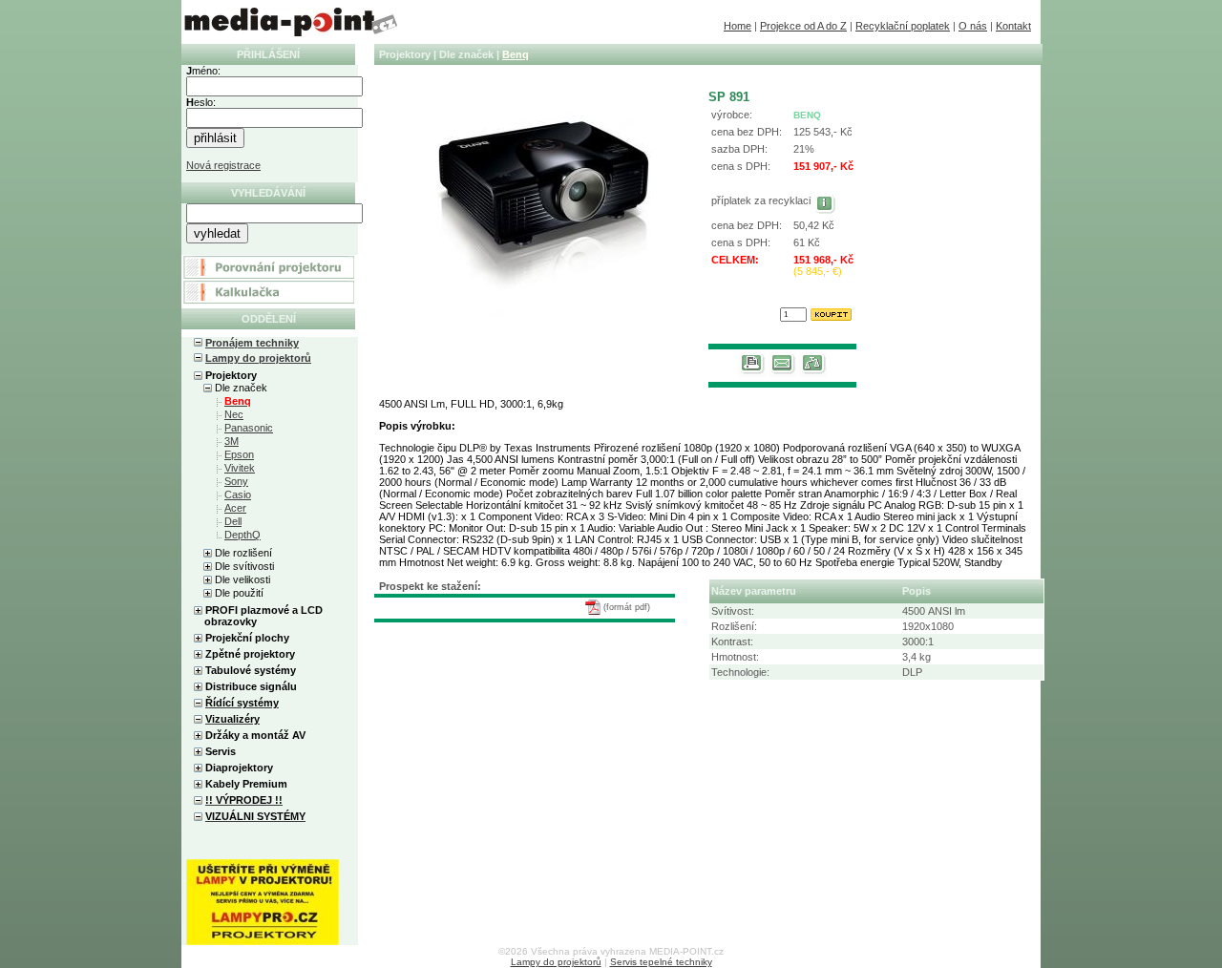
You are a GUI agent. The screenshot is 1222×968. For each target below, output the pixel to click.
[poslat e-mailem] (782, 373)
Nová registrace (223, 165)
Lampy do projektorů (258, 358)
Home (737, 26)
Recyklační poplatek (902, 26)
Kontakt (1013, 26)
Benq (515, 54)
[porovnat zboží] (813, 373)
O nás (973, 26)
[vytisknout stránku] (752, 373)
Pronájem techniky (252, 342)
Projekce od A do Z (803, 26)
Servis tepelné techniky (661, 962)
